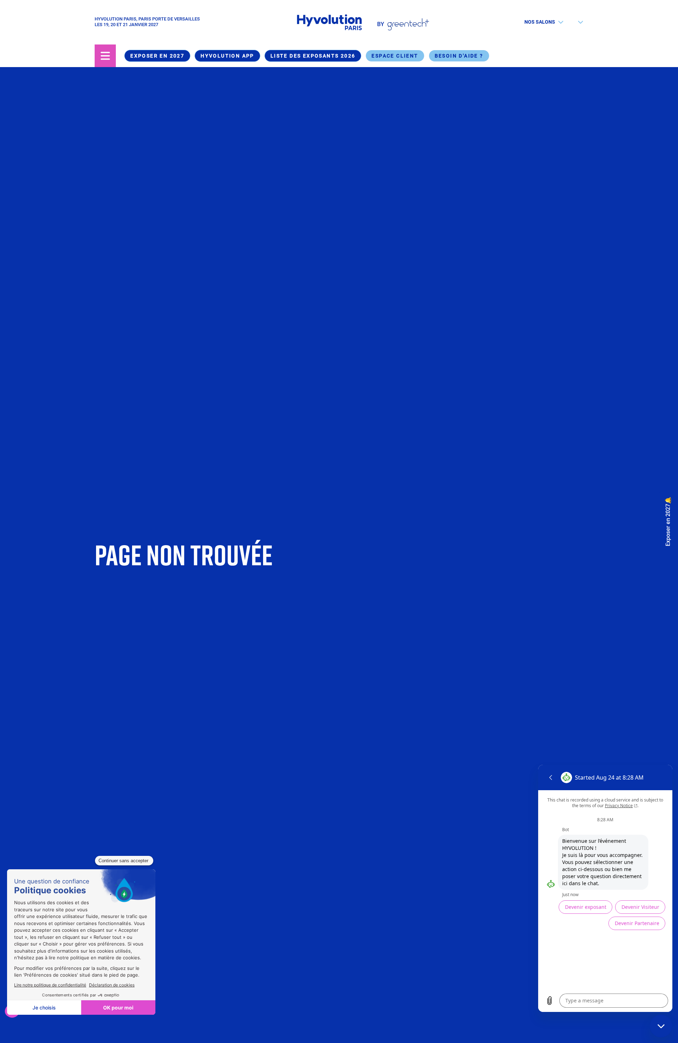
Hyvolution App (227, 56)
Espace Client (394, 56)
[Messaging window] (605, 888)
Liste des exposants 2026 (313, 56)
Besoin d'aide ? (459, 56)
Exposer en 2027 (157, 56)
